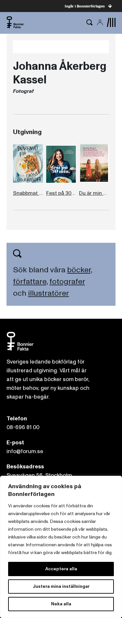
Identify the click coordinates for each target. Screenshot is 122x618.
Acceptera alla (61, 569)
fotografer (67, 281)
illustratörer (48, 293)
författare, (30, 281)
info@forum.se (25, 451)
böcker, (79, 270)
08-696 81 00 (23, 427)
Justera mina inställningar (61, 586)
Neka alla (61, 604)
